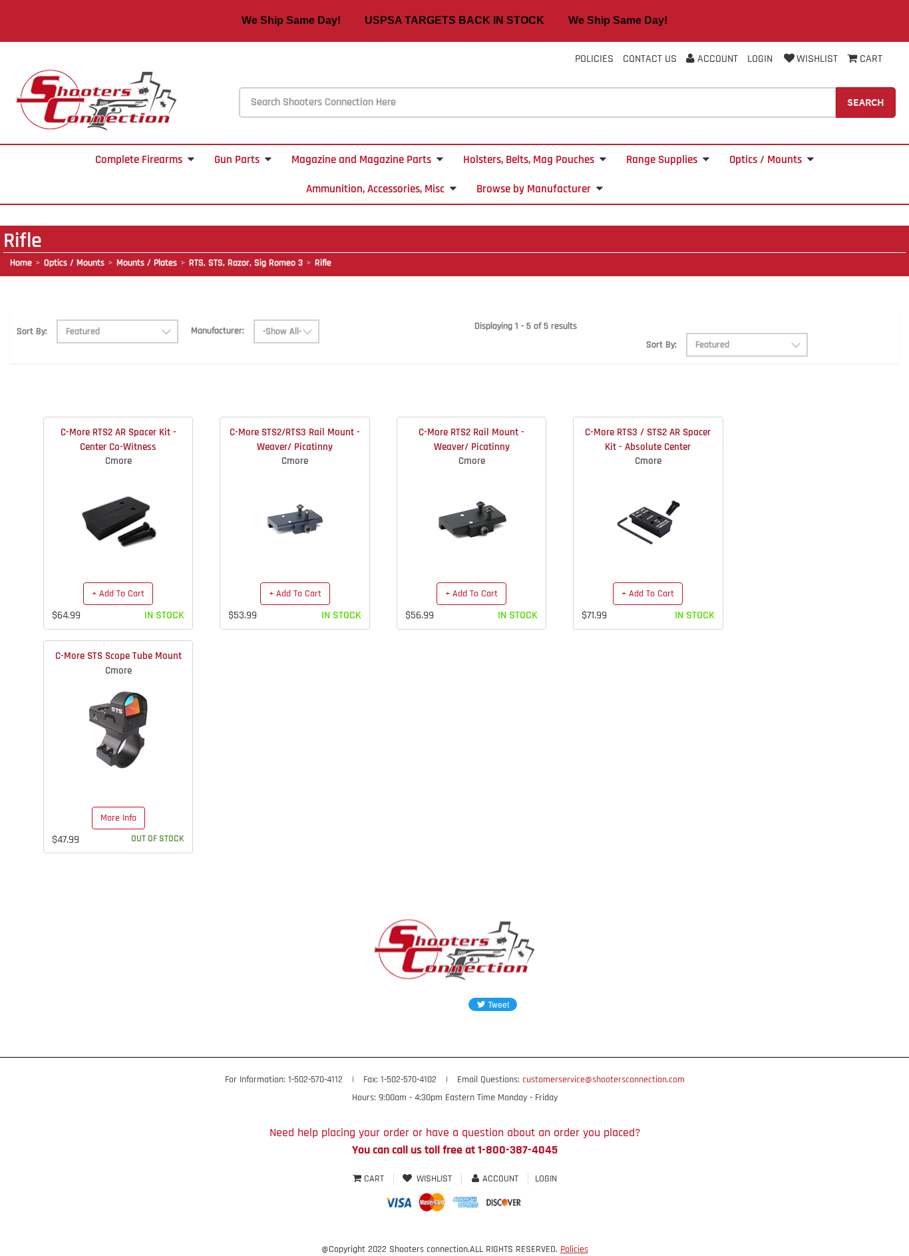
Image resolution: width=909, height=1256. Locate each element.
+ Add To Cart (118, 594)
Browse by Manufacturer (533, 189)
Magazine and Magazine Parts (361, 159)
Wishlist (817, 59)
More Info (118, 818)
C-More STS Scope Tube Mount (118, 656)
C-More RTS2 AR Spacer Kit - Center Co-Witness (118, 439)
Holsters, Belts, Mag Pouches (528, 159)
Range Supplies (661, 159)
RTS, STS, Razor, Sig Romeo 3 (246, 263)
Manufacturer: (217, 331)
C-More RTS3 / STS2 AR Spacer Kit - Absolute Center (648, 439)
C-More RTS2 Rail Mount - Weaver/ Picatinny (471, 439)
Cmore (118, 461)
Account (716, 59)
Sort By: (32, 331)
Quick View (118, 509)
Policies (594, 59)
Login (760, 59)
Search (865, 101)
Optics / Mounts (765, 159)
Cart (374, 1179)
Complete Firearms (138, 159)
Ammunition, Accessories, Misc (375, 189)
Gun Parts (237, 159)
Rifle (323, 263)
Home (21, 263)
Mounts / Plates (146, 263)
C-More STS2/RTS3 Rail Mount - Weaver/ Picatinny (295, 439)
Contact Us (650, 59)
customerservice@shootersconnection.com (603, 1080)
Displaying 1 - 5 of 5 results (525, 326)
